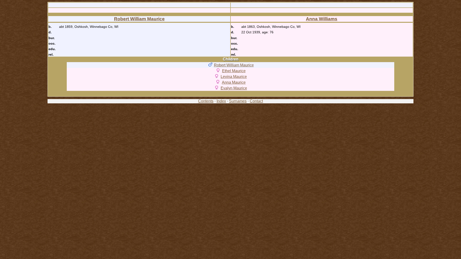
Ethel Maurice (234, 71)
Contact (256, 101)
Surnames (238, 101)
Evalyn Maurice (234, 88)
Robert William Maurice (139, 18)
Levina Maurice (234, 77)
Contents (205, 101)
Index (221, 101)
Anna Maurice (234, 82)
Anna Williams (321, 18)
